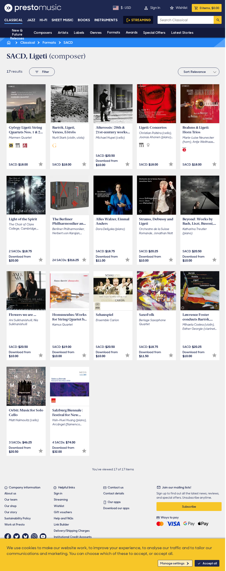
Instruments (106, 20)
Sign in (155, 8)
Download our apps (116, 508)
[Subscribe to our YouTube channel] (44, 536)
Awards (131, 32)
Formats (113, 32)
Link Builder (61, 524)
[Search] (218, 20)
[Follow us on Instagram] (35, 536)
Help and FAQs (63, 518)
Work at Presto (14, 524)
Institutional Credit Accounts (73, 537)
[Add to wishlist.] (40, 164)
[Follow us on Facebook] (8, 536)
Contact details (113, 493)
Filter (45, 72)
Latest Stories (182, 32)
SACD (68, 42)
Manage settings (172, 563)
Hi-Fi (43, 20)
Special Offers (154, 32)
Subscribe (189, 507)
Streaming (141, 20)
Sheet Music (62, 20)
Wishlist (181, 8)
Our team (10, 499)
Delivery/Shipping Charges (72, 531)
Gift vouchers (63, 512)
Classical (13, 20)
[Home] (9, 42)
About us (10, 493)
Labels (79, 32)
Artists (63, 32)
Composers (43, 32)
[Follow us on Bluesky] (26, 536)
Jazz (31, 20)
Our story (10, 512)
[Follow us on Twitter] (17, 536)
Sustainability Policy (17, 518)
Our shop (10, 506)
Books (84, 20)
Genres (96, 32)
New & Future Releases (17, 34)
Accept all (210, 563)
